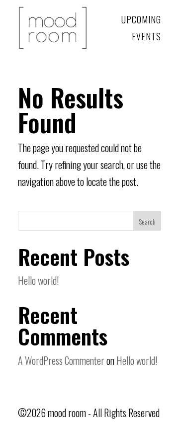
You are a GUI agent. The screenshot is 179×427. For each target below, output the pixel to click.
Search (147, 221)
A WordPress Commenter (61, 360)
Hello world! (38, 280)
